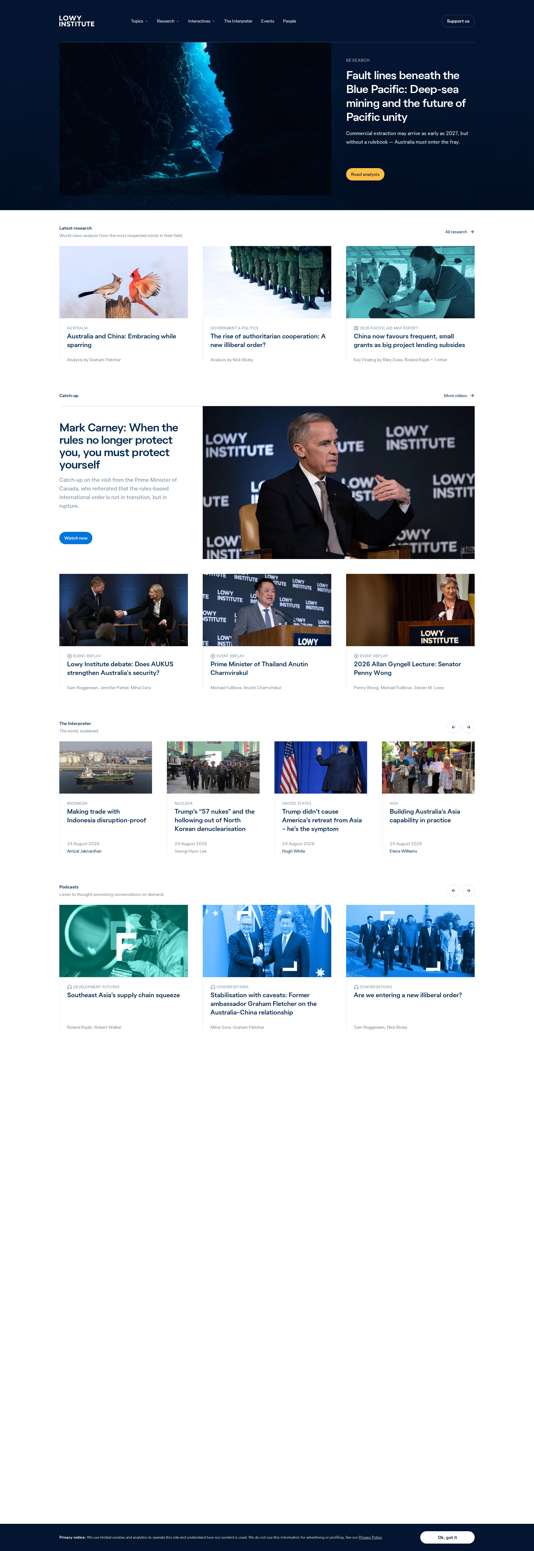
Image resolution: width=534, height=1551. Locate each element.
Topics (137, 21)
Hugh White (293, 851)
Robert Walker (107, 1027)
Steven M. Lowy (429, 687)
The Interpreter (238, 21)
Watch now (75, 538)
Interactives (199, 21)
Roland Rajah (417, 359)
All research (456, 232)
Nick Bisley (243, 359)
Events (267, 21)
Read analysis (365, 174)
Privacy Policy (370, 1537)
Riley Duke (392, 359)
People (289, 21)
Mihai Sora (141, 687)
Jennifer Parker (114, 687)
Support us (458, 21)
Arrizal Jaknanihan (84, 851)
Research (166, 21)
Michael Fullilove (225, 687)
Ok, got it (447, 1537)
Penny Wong (366, 687)
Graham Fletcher (105, 359)
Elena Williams (403, 851)
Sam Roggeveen (82, 687)
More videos (455, 395)
